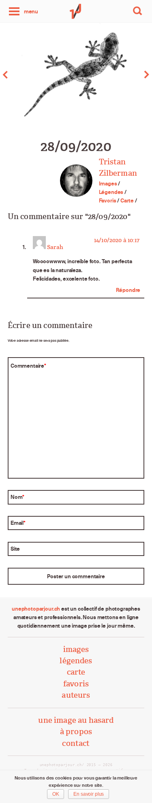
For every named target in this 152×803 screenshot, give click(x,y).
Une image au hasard (75, 720)
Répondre (128, 290)
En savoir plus (88, 794)
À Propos (76, 731)
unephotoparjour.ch (36, 608)
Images (108, 183)
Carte (127, 200)
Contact (76, 743)
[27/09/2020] (38, 75)
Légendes (111, 192)
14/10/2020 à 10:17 (116, 240)
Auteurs (76, 695)
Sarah (55, 247)
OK (55, 794)
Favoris (107, 200)
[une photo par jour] (76, 11)
